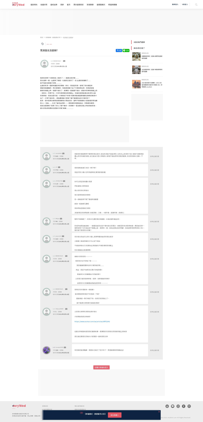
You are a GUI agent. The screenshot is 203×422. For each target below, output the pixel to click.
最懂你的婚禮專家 (80, 409)
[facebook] (182, 406)
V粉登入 (185, 4)
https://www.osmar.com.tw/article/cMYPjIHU (92, 321)
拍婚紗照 (43, 4)
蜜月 (68, 4)
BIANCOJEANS (59, 61)
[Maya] (46, 221)
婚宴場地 (34, 4)
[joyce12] (46, 239)
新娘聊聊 (90, 4)
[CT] (46, 170)
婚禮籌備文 (101, 4)
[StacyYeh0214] (46, 312)
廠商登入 (175, 4)
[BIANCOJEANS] (44, 64)
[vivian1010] (46, 350)
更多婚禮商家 (78, 4)
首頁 (41, 37)
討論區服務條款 (47, 409)
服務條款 (45, 406)
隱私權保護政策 (79, 406)
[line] (171, 406)
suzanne (59, 153)
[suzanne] (46, 156)
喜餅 (62, 4)
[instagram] (177, 406)
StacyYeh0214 (61, 309)
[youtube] (166, 406)
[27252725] (46, 184)
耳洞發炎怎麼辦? (68, 38)
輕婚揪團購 (112, 4)
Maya (57, 218)
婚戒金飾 (53, 4)
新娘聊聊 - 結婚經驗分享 (53, 37)
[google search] (196, 4)
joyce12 (58, 236)
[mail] (188, 406)
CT (57, 167)
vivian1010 (59, 347)
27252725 (59, 181)
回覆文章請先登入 (101, 367)
